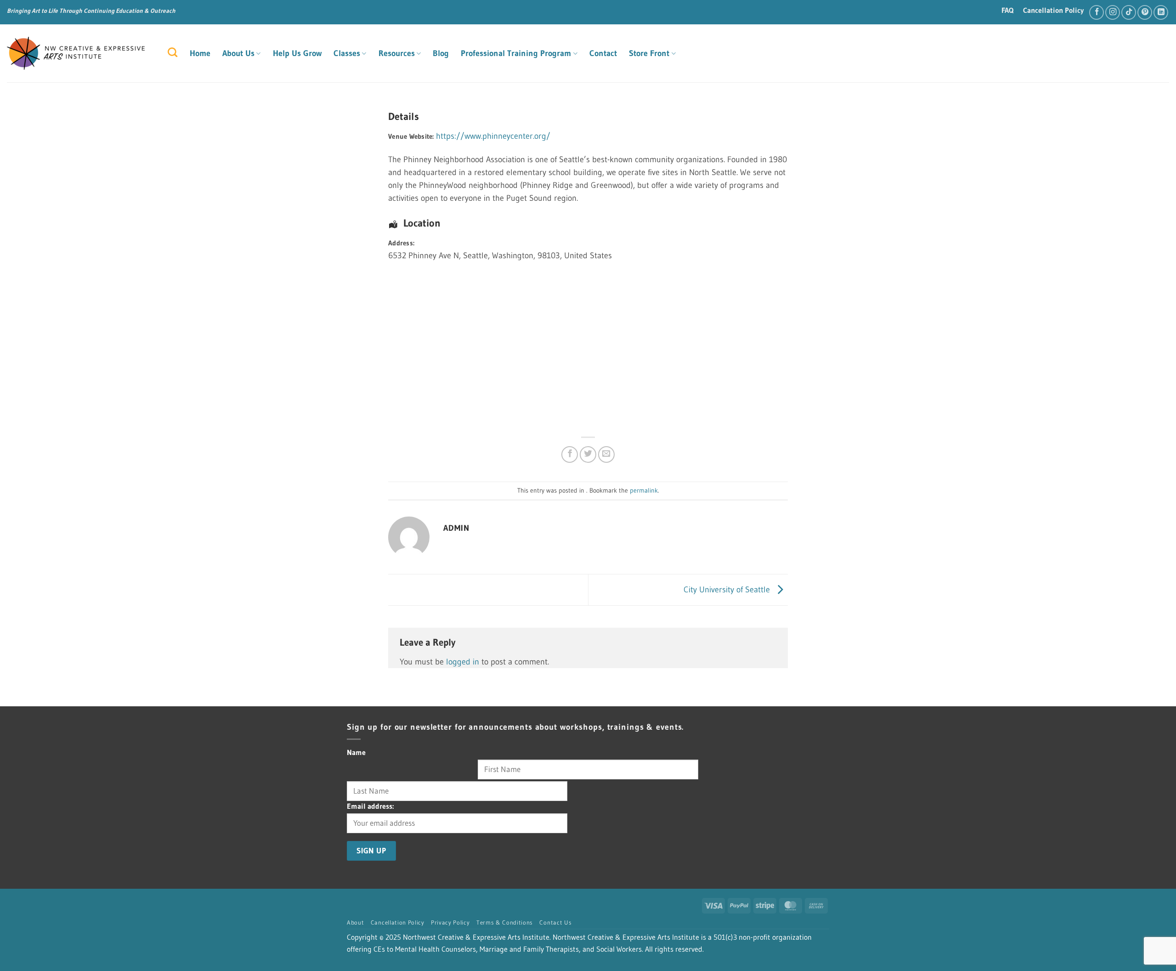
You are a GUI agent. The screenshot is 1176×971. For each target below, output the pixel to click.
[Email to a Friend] (606, 454)
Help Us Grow (297, 53)
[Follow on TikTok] (1128, 12)
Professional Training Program (516, 53)
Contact (603, 53)
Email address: (370, 806)
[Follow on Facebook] (1096, 12)
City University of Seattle (728, 589)
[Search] (172, 52)
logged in (462, 662)
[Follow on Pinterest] (1144, 12)
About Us (238, 53)
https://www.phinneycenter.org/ (493, 136)
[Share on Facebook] (569, 454)
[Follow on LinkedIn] (1160, 12)
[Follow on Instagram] (1112, 12)
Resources (397, 53)
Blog (441, 53)
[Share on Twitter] (588, 454)
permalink (644, 490)
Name (356, 752)
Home (200, 53)
